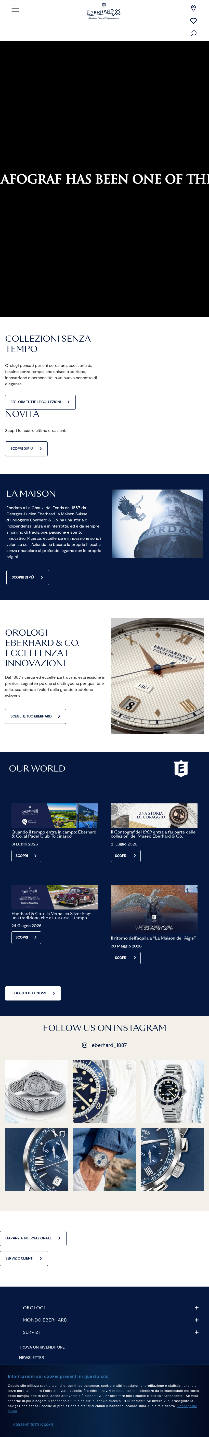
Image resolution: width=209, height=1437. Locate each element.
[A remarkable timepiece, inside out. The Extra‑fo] (36, 1159)
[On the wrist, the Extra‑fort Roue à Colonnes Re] (104, 1159)
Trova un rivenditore (42, 1347)
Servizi (31, 1333)
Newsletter (31, 1357)
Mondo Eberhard (45, 1320)
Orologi (34, 1308)
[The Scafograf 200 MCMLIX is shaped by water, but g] (36, 1091)
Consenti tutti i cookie (33, 1425)
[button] (111, 1308)
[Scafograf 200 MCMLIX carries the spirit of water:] (172, 1091)
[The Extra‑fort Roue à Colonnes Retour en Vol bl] (172, 1159)
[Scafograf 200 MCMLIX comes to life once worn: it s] (104, 1091)
